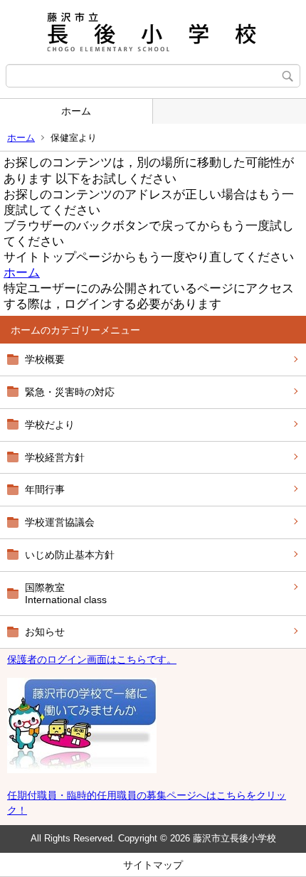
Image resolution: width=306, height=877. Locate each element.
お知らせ (45, 631)
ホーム (76, 111)
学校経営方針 (55, 457)
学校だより (50, 424)
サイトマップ (153, 865)
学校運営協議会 (60, 522)
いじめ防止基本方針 (70, 554)
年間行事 (45, 489)
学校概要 (45, 359)
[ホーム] (153, 32)
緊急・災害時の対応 (70, 392)
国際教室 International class (66, 593)
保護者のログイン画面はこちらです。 (91, 659)
